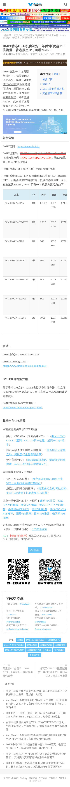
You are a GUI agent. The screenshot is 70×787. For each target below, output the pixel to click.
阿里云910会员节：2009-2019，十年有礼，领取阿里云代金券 (18, 672)
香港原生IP (9, 97)
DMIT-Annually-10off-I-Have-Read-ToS (43, 153)
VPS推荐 (7, 54)
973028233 (24, 604)
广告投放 (53, 778)
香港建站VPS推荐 (18, 509)
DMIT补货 (60, 645)
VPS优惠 (28, 35)
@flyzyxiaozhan (13, 622)
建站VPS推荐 (47, 500)
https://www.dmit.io (28, 146)
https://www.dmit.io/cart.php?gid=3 (22, 407)
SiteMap (23, 778)
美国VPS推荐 (39, 509)
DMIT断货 (32, 645)
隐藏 (56, 74)
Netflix (17, 184)
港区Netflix (59, 650)
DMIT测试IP (10, 354)
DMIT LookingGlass (14, 361)
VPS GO (35, 4)
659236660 (47, 614)
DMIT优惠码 (18, 110)
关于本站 (43, 778)
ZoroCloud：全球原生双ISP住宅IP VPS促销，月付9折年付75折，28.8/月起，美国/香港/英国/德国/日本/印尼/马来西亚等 (36, 704)
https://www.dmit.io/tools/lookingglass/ (24, 365)
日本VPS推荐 (42, 513)
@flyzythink (40, 622)
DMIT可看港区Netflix (14, 645)
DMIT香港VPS (34, 650)
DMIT (6, 71)
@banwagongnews (43, 629)
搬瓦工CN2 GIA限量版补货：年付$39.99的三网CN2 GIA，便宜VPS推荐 (52, 672)
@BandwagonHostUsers (17, 629)
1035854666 (39, 529)
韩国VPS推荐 (23, 513)
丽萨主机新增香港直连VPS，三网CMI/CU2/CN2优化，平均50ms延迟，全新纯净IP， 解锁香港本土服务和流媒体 (36, 726)
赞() (36, 550)
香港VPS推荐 (29, 505)
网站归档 (33, 778)
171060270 (11, 614)
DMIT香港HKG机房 (14, 650)
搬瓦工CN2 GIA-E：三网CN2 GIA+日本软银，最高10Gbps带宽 (35, 440)
